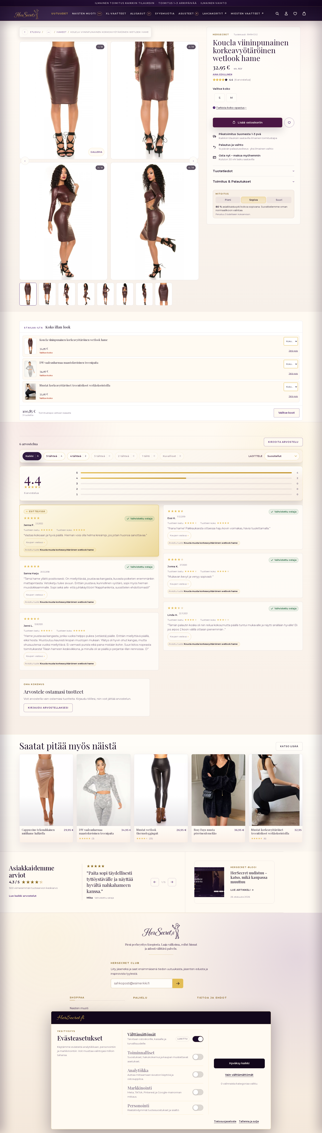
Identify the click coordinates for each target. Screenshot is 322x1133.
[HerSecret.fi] (26, 14)
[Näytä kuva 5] (105, 294)
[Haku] (277, 13)
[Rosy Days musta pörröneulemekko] (218, 790)
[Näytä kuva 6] (124, 294)
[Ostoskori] (304, 13)
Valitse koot (286, 412)
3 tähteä (102, 456)
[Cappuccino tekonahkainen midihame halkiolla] (46, 790)
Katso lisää (289, 746)
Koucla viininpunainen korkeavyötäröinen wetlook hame (74, 340)
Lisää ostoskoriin (250, 122)
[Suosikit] (295, 13)
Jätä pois (293, 351)
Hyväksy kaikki (239, 1063)
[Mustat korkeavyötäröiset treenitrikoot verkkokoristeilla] (30, 391)
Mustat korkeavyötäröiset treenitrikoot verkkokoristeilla (75, 385)
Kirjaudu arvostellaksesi (48, 707)
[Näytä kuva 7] (144, 294)
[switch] (165, 1057)
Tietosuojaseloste (225, 1121)
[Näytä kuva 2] (47, 294)
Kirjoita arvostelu (283, 442)
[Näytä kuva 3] (66, 294)
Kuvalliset (172, 456)
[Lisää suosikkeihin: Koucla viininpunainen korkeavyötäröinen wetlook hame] (289, 122)
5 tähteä (54, 456)
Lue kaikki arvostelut (22, 895)
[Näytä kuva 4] (86, 294)
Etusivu (35, 32)
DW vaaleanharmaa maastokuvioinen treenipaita (69, 362)
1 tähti (148, 456)
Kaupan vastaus (34, 542)
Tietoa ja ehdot (212, 997)
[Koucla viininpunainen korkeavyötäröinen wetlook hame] (30, 346)
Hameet (62, 32)
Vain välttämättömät (239, 1074)
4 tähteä (78, 456)
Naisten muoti (79, 1008)
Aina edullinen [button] (222, 74)
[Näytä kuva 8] (163, 294)
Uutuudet (59, 13)
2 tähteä (126, 456)
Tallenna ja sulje (249, 1121)
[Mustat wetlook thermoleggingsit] (161, 790)
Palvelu (140, 997)
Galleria (96, 152)
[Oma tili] (286, 13)
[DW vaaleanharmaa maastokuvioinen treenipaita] (30, 369)
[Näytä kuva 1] (28, 294)
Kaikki (32, 456)
